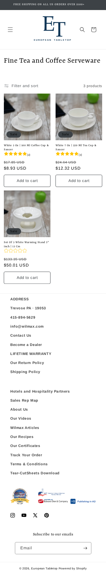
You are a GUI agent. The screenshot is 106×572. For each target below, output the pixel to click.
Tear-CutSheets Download (35, 473)
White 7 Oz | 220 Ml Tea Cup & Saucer (76, 147)
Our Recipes (22, 437)
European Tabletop (44, 568)
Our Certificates (25, 446)
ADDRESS (19, 299)
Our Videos (20, 418)
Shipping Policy (25, 372)
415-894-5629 (22, 317)
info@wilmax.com (27, 326)
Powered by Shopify (73, 568)
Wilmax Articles (24, 428)
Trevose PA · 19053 (28, 308)
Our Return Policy (27, 363)
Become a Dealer (26, 345)
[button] (10, 29)
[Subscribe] (85, 548)
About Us (19, 409)
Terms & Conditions (29, 464)
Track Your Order (26, 455)
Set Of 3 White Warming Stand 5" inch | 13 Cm (26, 244)
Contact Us (20, 335)
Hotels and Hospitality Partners (40, 391)
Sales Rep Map (24, 400)
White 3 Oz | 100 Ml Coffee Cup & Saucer (26, 147)
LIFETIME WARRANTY (30, 354)
